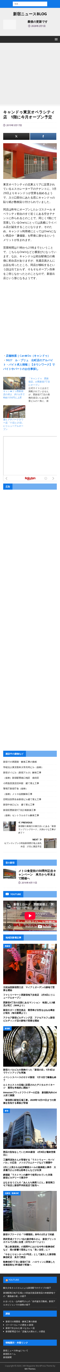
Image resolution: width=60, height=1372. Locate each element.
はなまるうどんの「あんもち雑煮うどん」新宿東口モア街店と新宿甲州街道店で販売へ (29, 1184)
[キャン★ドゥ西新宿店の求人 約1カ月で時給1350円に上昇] (14, 383)
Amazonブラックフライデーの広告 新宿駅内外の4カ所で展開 (29, 1094)
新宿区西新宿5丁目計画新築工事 (19, 809)
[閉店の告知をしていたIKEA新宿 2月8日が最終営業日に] (30, 1129)
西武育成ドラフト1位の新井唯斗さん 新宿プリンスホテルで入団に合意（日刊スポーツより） (29, 1240)
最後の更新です (38, 21)
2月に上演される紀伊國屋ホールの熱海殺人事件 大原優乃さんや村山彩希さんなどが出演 (29, 1169)
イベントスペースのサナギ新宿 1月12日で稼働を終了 (29, 1079)
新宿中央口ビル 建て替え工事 (19, 804)
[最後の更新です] (9, 24)
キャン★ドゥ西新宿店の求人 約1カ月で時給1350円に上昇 (14, 394)
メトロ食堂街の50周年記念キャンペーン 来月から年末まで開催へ (37, 874)
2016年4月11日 (29, 882)
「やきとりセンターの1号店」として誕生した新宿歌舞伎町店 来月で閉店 (29, 1256)
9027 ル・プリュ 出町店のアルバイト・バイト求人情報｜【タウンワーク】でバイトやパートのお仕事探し (29, 364)
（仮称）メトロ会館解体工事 (17, 793)
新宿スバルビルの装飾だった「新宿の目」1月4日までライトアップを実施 (29, 1071)
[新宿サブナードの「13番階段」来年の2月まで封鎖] (30, 1211)
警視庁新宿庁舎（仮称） (15, 788)
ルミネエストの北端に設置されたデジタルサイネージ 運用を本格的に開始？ (29, 1086)
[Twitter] (16, 136)
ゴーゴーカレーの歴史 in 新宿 (19, 1324)
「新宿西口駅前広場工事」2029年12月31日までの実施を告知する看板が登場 (29, 1101)
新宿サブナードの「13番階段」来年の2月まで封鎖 (28, 1234)
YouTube (13, 1279)
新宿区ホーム (9, 1353)
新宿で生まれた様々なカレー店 (20, 1328)
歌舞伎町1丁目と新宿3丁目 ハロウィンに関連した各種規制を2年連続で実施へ (29, 1263)
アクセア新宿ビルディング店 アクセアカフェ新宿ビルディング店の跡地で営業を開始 (29, 1019)
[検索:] (30, 3)
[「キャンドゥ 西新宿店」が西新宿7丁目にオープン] (41, 390)
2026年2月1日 (38, 25)
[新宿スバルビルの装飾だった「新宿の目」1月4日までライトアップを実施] (30, 1046)
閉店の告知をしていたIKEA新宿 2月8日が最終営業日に (29, 1153)
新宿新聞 (7, 1357)
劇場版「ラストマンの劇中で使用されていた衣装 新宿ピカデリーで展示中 (29, 1176)
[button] (55, 39)
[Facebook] (43, 136)
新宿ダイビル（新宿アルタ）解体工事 (22, 772)
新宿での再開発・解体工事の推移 (20, 761)
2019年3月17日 (14, 125)
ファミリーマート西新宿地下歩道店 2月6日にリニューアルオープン (29, 996)
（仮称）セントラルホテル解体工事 (21, 815)
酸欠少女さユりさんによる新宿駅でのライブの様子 (27, 1287)
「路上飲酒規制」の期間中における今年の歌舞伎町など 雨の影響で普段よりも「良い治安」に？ (29, 1248)
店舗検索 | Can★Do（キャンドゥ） (28, 355)
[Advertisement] (30, 74)
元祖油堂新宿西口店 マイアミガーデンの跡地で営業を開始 (29, 989)
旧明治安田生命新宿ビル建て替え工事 (22, 799)
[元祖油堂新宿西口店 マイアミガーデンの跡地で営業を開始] (30, 964)
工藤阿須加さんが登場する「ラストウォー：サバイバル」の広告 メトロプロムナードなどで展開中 (29, 1161)
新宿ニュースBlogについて (15, 1350)
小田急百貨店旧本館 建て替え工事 (21, 783)
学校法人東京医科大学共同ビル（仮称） (23, 767)
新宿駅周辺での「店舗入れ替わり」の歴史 (25, 1331)
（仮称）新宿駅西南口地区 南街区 (21, 777)
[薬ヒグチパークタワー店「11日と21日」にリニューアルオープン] (14, 411)
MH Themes (30, 1369)
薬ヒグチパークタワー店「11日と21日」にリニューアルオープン (13, 424)
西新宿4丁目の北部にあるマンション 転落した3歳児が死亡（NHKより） (29, 1004)
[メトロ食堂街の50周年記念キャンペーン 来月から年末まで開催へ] (9, 874)
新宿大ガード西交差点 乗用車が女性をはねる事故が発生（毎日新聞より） (29, 1011)
